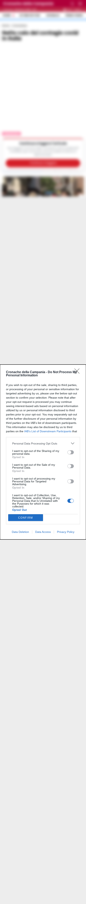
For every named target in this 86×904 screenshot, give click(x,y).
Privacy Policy (65, 531)
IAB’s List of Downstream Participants (47, 431)
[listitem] (43, 443)
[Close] (78, 372)
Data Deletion (20, 531)
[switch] (70, 452)
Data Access (43, 531)
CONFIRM (25, 517)
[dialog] (43, 452)
